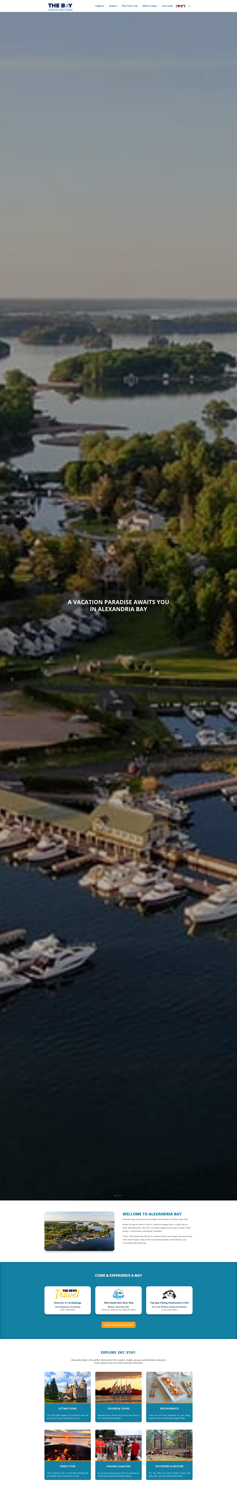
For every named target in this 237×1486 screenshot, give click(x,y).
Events (113, 6)
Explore (99, 6)
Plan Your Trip (129, 6)
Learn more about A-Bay (118, 1324)
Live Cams (167, 6)
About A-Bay (150, 6)
